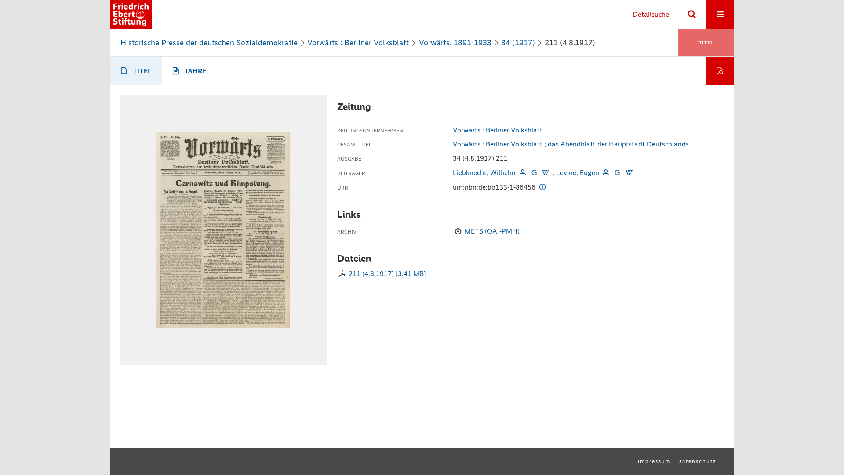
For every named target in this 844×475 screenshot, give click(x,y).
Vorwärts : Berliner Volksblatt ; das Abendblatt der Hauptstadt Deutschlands (571, 144)
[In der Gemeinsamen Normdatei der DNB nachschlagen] (534, 172)
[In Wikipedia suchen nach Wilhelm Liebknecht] (545, 172)
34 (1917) (518, 43)
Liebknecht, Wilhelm (484, 172)
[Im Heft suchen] (720, 71)
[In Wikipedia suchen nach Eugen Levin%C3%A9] (628, 172)
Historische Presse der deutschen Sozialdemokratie (209, 43)
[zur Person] (522, 172)
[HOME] (131, 14)
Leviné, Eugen (577, 172)
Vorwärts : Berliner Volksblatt (358, 43)
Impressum (654, 461)
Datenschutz (697, 461)
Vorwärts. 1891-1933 (455, 43)
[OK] (692, 14)
